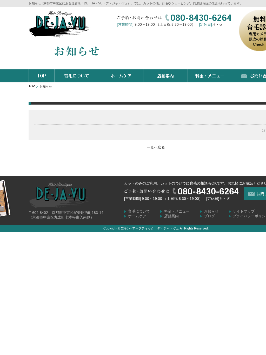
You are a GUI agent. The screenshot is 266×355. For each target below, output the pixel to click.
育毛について (139, 211)
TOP (32, 86)
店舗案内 (171, 216)
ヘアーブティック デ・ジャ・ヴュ (154, 228)
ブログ (209, 216)
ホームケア (137, 216)
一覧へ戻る (156, 147)
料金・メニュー (177, 211)
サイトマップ (244, 211)
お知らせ (211, 211)
